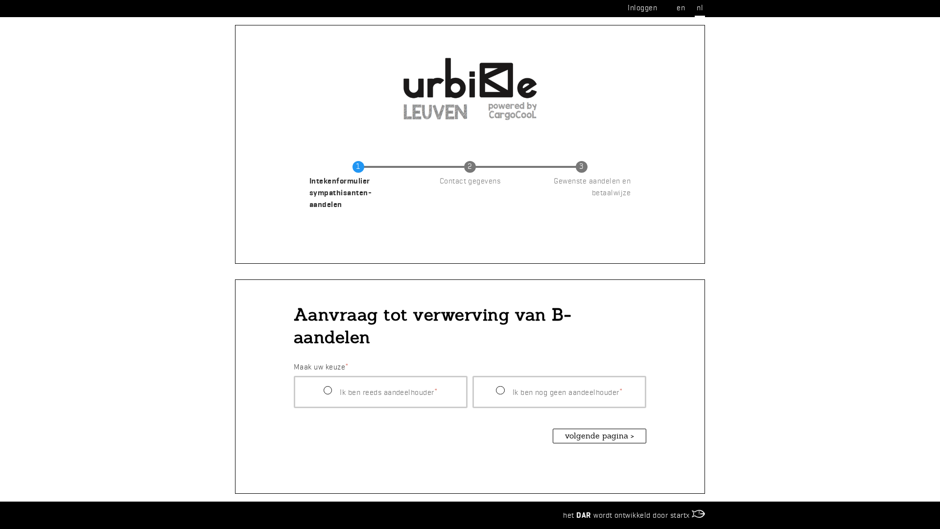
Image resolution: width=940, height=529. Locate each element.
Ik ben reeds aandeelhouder (387, 391)
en (681, 7)
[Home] (470, 54)
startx (681, 515)
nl (700, 7)
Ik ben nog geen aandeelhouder (566, 391)
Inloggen (642, 7)
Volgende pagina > (599, 436)
